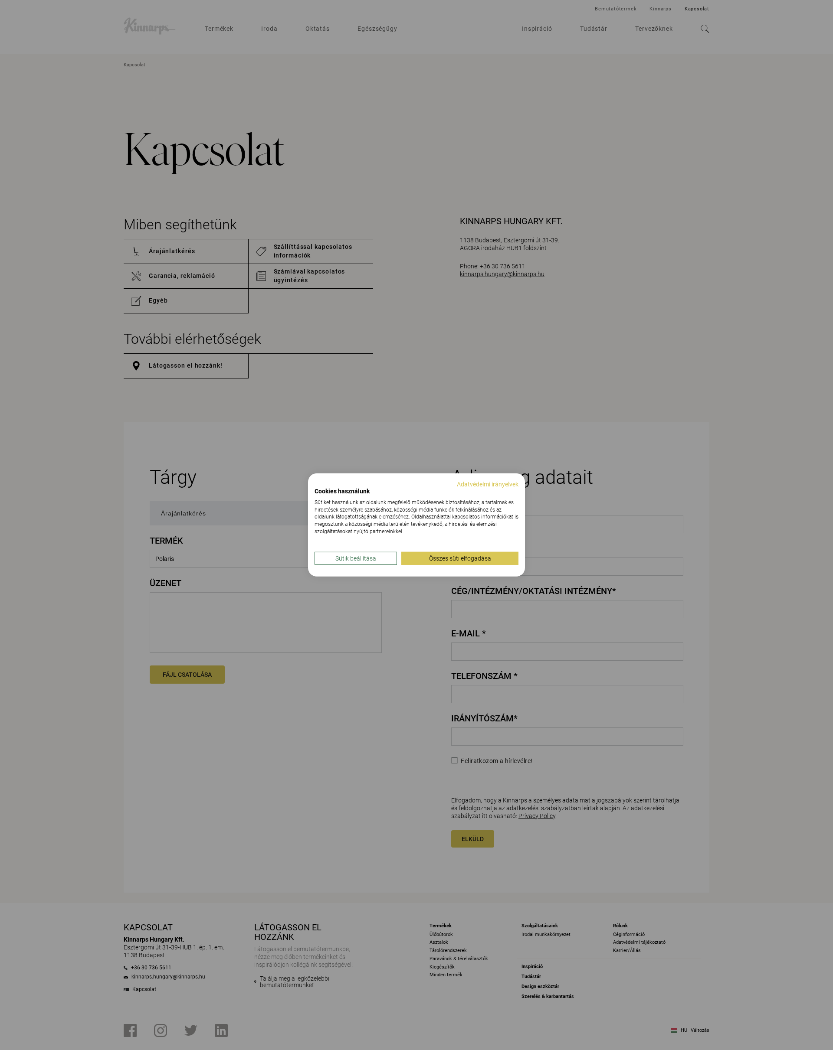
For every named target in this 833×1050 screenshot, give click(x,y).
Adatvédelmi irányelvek (487, 484)
